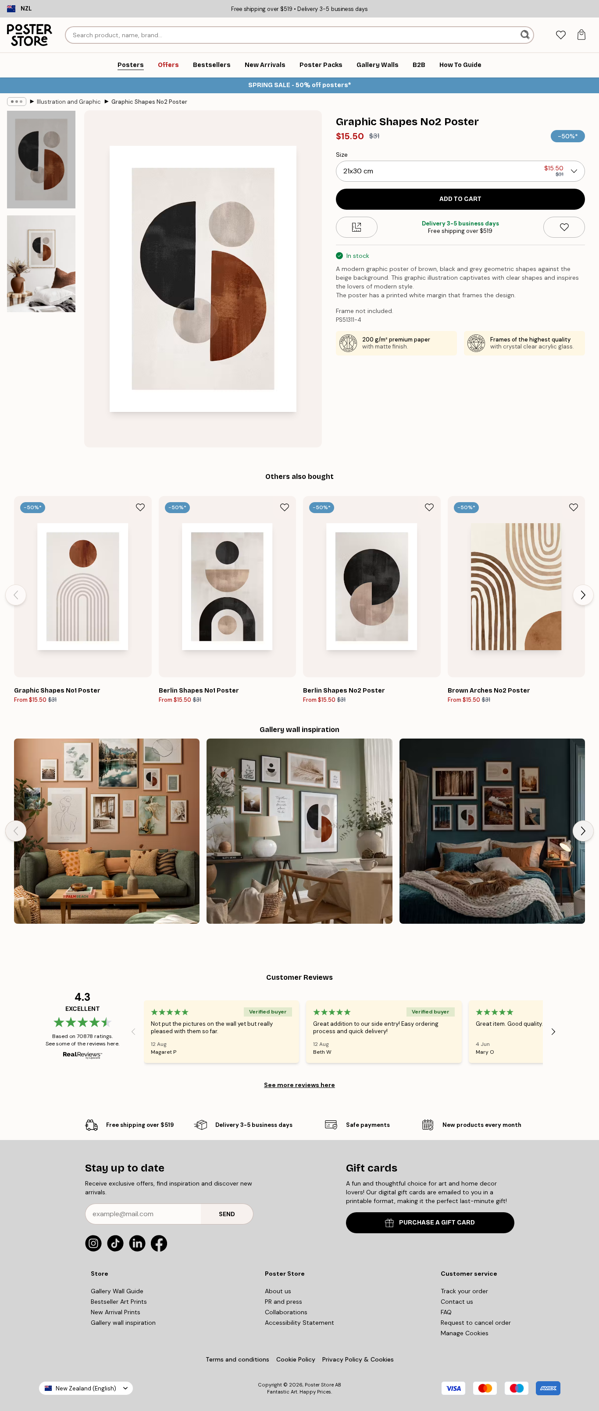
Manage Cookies (464, 1333)
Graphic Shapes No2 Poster (149, 102)
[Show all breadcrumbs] (16, 101)
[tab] (560, 35)
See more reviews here (299, 1085)
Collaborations (286, 1312)
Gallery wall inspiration (123, 1323)
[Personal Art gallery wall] (107, 831)
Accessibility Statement (299, 1323)
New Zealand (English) (86, 1388)
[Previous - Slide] (15, 594)
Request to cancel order (476, 1323)
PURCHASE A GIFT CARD (437, 1222)
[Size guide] (357, 227)
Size (342, 154)
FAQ (446, 1312)
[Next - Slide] (583, 594)
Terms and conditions (237, 1359)
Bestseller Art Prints (119, 1301)
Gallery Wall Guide (117, 1291)
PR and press (283, 1301)
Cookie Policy (295, 1359)
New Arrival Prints (115, 1312)
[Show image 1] (41, 159)
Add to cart (460, 199)
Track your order (464, 1291)
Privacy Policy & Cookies (358, 1359)
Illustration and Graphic (69, 102)
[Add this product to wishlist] (564, 227)
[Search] (526, 35)
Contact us (457, 1301)
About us (278, 1291)
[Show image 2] (41, 263)
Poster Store (319, 1385)
